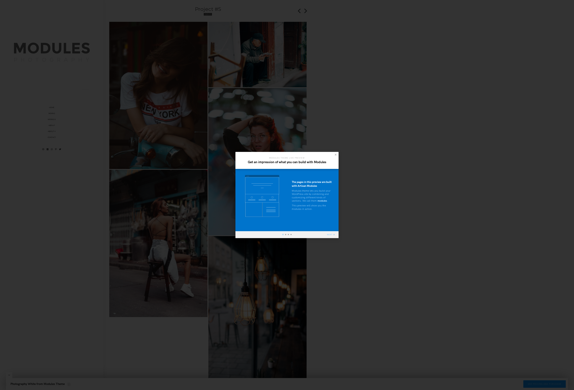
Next (330, 235)
